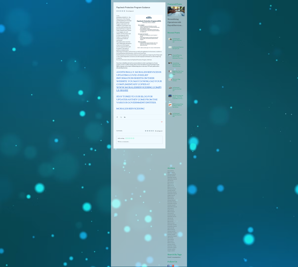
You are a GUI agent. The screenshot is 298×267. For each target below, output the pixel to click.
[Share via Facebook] (117, 117)
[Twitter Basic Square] (171, 266)
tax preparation (176, 257)
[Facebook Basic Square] (168, 266)
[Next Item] (182, 11)
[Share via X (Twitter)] (121, 117)
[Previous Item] (170, 11)
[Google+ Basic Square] (173, 266)
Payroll (169, 257)
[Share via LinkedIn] (124, 117)
